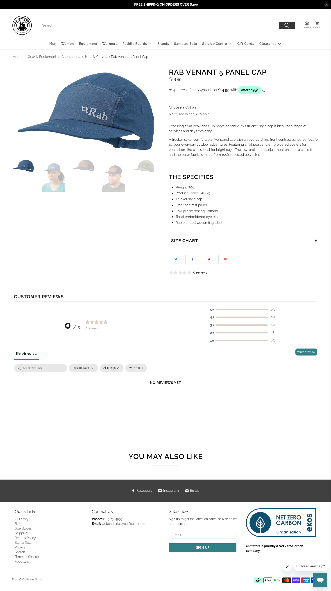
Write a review (306, 351)
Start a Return (24, 542)
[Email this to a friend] (225, 259)
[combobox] (159, 25)
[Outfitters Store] (22, 25)
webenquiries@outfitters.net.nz (123, 523)
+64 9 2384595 (112, 519)
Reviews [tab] (26, 353)
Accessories (70, 57)
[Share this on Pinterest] (209, 259)
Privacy (20, 547)
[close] (326, 4)
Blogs (19, 523)
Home (18, 57)
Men (52, 43)
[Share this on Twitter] (176, 259)
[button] (242, 309)
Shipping (21, 533)
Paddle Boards (134, 43)
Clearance (268, 43)
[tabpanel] (165, 398)
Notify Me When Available (189, 114)
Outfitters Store (32, 579)
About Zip (22, 561)
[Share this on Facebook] (192, 259)
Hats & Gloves (96, 57)
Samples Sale (185, 43)
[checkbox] (136, 368)
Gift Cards (245, 43)
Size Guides (23, 528)
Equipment (88, 43)
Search (20, 552)
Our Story (22, 519)
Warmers (109, 43)
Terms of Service (27, 557)
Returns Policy (25, 538)
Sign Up (202, 548)
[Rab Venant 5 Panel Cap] (87, 111)
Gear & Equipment (42, 57)
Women (67, 43)
